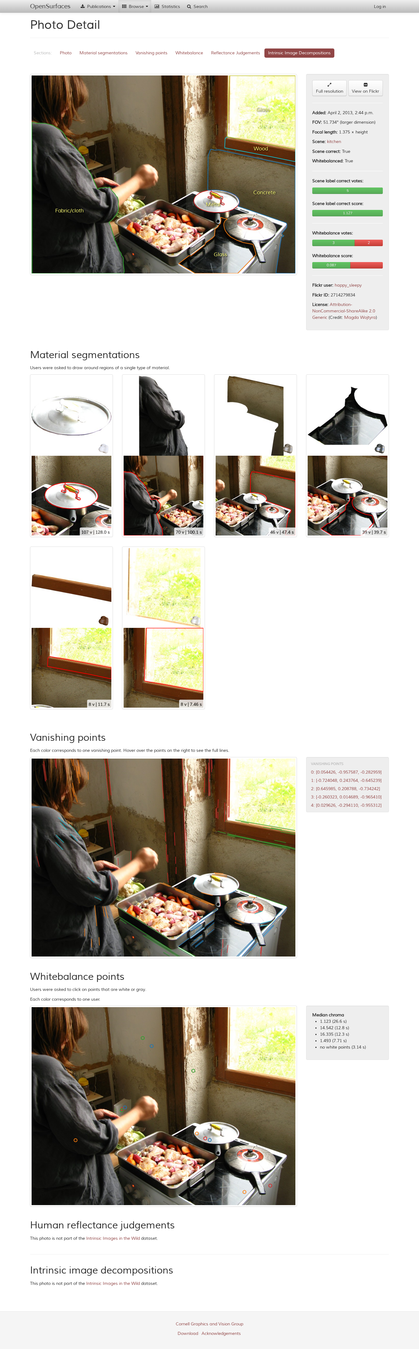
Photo (65, 53)
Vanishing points (151, 53)
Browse (136, 6)
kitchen (334, 141)
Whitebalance (189, 53)
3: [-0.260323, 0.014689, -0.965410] (346, 797)
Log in (380, 6)
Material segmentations (103, 53)
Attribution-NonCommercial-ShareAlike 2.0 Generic (343, 311)
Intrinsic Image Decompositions (299, 53)
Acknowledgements (221, 1333)
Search (200, 6)
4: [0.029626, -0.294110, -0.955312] (346, 805)
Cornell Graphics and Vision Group (209, 1324)
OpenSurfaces (50, 6)
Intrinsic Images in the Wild (113, 1238)
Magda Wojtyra (360, 317)
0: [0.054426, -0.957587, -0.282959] (346, 772)
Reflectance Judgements (235, 53)
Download (188, 1333)
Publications (99, 6)
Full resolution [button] (329, 91)
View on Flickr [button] (365, 91)
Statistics (170, 6)
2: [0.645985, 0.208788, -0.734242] (345, 788)
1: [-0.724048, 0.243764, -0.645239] (346, 780)
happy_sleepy (348, 285)
